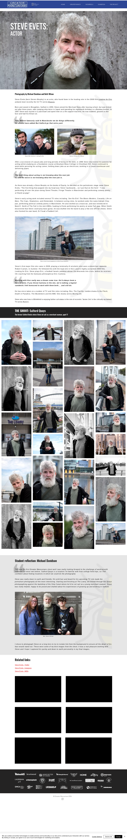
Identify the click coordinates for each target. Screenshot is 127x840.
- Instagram (27, 668)
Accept (118, 837)
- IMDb (25, 671)
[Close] (124, 836)
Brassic (51, 102)
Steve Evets (19, 668)
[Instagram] (62, 799)
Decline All (108, 837)
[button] (74, 4)
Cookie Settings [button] (97, 837)
